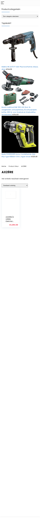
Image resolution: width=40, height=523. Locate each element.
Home (4, 166)
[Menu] (2, 3)
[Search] (36, 3)
